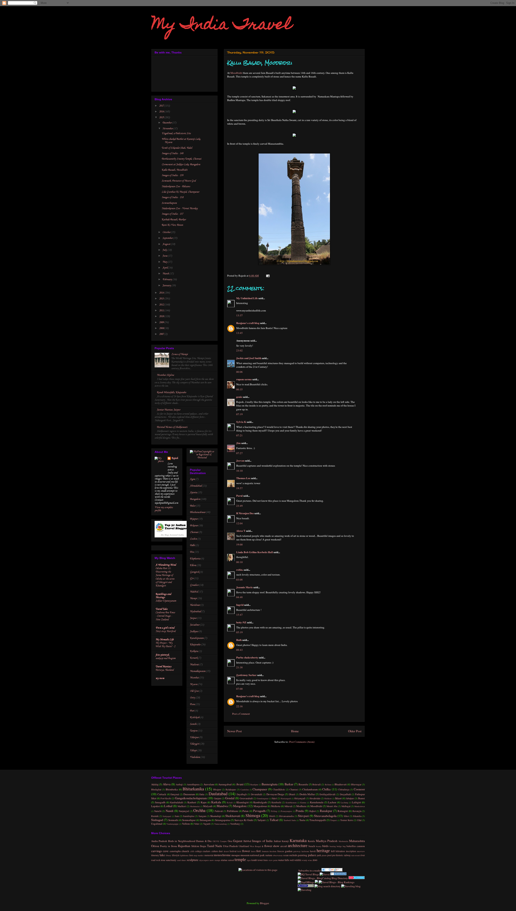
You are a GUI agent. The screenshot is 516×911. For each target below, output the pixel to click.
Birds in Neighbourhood (181, 841)
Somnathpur (189, 820)
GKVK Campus (220, 841)
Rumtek (155, 816)
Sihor (346, 816)
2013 (161, 298)
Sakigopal (167, 816)
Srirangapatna (222, 820)
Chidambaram (310, 789)
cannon (361, 846)
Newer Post (234, 731)
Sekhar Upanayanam (166, 600)
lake (162, 855)
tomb (254, 860)
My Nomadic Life (165, 639)
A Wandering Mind (166, 564)
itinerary (155, 855)
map (195, 855)
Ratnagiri (343, 811)
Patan (245, 811)
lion (191, 855)
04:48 (239, 597)
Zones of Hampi (179, 354)
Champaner (260, 789)
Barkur (289, 784)
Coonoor (359, 789)
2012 (161, 304)
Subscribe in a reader (309, 870)
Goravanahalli (246, 798)
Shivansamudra (286, 816)
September (167, 238)
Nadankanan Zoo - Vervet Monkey (180, 208)
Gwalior (194, 585)
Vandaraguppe (172, 823)
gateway (297, 851)
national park (257, 855)
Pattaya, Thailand (165, 670)
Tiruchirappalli (317, 820)
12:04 (239, 523)
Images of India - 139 (172, 175)
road (153, 860)
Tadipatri (261, 820)
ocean (286, 855)
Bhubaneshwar (197, 512)
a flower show (271, 846)
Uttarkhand (244, 846)
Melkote (275, 806)
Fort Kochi (166, 798)
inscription (351, 851)
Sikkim (195, 846)
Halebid (194, 591)
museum (245, 855)
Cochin (193, 538)
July (164, 250)
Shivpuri (303, 816)
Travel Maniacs (163, 666)
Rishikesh (195, 717)
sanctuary (171, 860)
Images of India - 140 (172, 153)
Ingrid (239, 605)
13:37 (239, 315)
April (165, 267)
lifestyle (175, 855)
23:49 (239, 506)
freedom (272, 851)
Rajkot (312, 811)
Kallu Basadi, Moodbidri (174, 169)
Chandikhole (279, 789)
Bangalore (195, 499)
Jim (238, 443)
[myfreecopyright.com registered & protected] (202, 457)
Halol (274, 798)
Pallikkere (232, 811)
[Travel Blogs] (316, 882)
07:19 (239, 414)
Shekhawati (232, 816)
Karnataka (298, 840)
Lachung (344, 802)
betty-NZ (241, 622)
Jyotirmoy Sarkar (246, 675)
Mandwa (222, 806)
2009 (161, 322)
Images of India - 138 (172, 197)
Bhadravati (341, 784)
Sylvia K (241, 422)
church (185, 851)
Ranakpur (326, 811)
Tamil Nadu (214, 846)
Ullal (359, 820)
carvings (156, 851)
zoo (315, 860)
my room (160, 678)
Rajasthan (184, 846)
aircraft (283, 846)
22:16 (239, 706)
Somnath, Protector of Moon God (179, 180)
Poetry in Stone (168, 846)
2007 (161, 334)
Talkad (274, 820)
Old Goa (194, 691)
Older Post (354, 731)
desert (226, 851)
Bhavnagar (356, 784)
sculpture (192, 860)
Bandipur (254, 784)
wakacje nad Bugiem (166, 658)
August (166, 244)
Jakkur (277, 841)
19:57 (239, 488)
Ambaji (179, 784)
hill (333, 851)
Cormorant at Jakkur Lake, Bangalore (181, 164)
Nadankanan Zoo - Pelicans (176, 186)
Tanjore (193, 730)
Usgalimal (156, 823)
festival (233, 851)
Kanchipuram (197, 638)
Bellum (328, 784)
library (168, 855)
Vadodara (195, 757)
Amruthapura (193, 784)
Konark (194, 657)
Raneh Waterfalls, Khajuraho (171, 392)
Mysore (193, 684)
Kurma (303, 802)
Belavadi (316, 784)
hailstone (305, 851)
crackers (206, 851)
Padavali (219, 811)
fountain (265, 851)
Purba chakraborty (247, 657)
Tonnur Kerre (346, 820)
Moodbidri (236, 73)
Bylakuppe (231, 789)
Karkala (216, 802)
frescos (280, 851)
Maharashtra (357, 841)
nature (268, 855)
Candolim (244, 789)
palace (312, 855)
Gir (192, 578)
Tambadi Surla (290, 820)
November (167, 128)
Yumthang (235, 823)
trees (265, 860)
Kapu (204, 802)
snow (211, 860)
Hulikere (328, 798)
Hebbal (247, 841)
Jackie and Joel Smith (248, 358)
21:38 (239, 667)
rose (163, 860)
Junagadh (160, 802)
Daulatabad (218, 793)
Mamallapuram (197, 671)
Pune (192, 704)
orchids (293, 855)
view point (273, 860)
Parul (239, 495)
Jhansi (361, 798)
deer (221, 851)
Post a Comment (241, 714)
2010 (161, 316)
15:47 (239, 614)
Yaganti (206, 823)
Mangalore (240, 806)
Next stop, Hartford (166, 631)
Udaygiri (194, 743)
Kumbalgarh (260, 802)
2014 (161, 292)
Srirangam (205, 820)
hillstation (340, 851)
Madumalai (195, 806)
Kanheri (191, 802)
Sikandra (357, 816)
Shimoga (253, 815)
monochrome (222, 855)
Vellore (186, 823)
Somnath (173, 820)
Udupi (193, 750)
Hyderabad (195, 611)
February (167, 279)
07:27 (239, 453)
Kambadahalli (176, 802)
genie (239, 397)
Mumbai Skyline (165, 375)
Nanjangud (184, 811)
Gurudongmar (262, 798)
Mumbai (194, 677)
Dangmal (175, 794)
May (165, 261)
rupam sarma (244, 379)
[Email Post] (267, 275)
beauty (318, 846)
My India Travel (221, 25)
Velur (196, 823)
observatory (278, 855)
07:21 (239, 435)
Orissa (155, 846)
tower (260, 860)
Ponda (300, 811)
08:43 (239, 650)
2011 (161, 310)
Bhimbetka (172, 789)
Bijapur (194, 518)
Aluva (167, 784)
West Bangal (255, 846)
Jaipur (193, 618)
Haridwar (195, 605)
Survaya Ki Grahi (243, 820)
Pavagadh (259, 811)
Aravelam (209, 784)
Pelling (274, 811)
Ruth (239, 640)
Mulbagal (345, 806)
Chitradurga (343, 789)
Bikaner (194, 525)
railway (347, 855)
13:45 (239, 333)
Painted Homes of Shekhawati (172, 427)
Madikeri (182, 806)
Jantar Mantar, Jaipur (168, 409)
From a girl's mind (165, 627)
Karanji (285, 841)
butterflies (351, 846)
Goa (230, 841)
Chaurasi (293, 789)
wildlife (297, 860)
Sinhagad (157, 820)
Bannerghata (270, 784)
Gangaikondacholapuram (191, 798)
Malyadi (207, 806)
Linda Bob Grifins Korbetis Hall (254, 552)
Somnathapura (169, 203)
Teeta (302, 820)
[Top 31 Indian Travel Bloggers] (172, 536)
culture (214, 851)
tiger (249, 860)
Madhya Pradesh (326, 841)
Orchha (199, 810)
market (201, 855)
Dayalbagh (242, 794)
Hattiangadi (286, 798)
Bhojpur (217, 789)
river (362, 855)
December (167, 122)
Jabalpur (350, 798)
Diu (192, 552)
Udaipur (194, 737)
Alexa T (240, 531)
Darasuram (189, 794)
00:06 (239, 372)
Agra (192, 479)
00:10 (239, 562)
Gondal (229, 798)
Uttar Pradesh (230, 846)
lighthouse (184, 855)
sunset (231, 860)
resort (357, 855)
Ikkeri (338, 798)
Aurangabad (225, 784)
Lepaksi (155, 806)
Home (295, 731)
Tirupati (333, 820)
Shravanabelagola (325, 816)
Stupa (203, 846)
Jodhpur (194, 631)
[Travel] (325, 874)
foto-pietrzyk (162, 654)
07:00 (239, 689)
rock (158, 860)
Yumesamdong (220, 823)
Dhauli (292, 794)
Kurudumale (317, 802)
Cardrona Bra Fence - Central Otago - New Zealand (165, 616)
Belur (192, 505)
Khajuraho (195, 644)
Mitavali (288, 806)
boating (333, 846)
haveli (313, 851)
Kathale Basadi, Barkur (174, 219)
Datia (201, 794)
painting (302, 855)
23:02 (239, 350)
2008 (161, 328)
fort (258, 851)
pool (329, 855)
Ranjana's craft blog (247, 323)
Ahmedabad (196, 485)
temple (240, 859)
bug (344, 846)
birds (325, 846)
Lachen (332, 802)
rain (353, 855)
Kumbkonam (291, 802)
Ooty (192, 697)
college (198, 851)
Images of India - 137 (172, 213)
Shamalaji (215, 816)
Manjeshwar (260, 806)
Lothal (168, 806)
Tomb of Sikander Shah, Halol (177, 147)
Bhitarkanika (193, 789)
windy (304, 860)
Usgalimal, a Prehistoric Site (176, 133)
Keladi (230, 802)
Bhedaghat (156, 789)
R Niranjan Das (245, 513)
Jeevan (240, 460)
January (167, 285)
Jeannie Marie (244, 587)
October (166, 232)
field (239, 851)
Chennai (194, 532)
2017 (161, 105)
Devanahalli (256, 794)
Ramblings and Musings (163, 596)
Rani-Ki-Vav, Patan (172, 225)
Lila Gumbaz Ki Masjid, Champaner (180, 191)
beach (312, 846)
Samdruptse (188, 816)
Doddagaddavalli (327, 794)
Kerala (311, 841)
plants (324, 855)
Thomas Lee (243, 478)
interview (361, 851)
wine (310, 860)
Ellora (193, 565)
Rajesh (175, 458)
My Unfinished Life (247, 298)
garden (288, 851)
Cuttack (161, 794)
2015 (161, 117)
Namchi (157, 811)
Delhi (192, 545)
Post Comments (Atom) (301, 742)
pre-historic (337, 855)
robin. (239, 569)
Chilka (326, 789)
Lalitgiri (356, 802)
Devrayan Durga (275, 794)
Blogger (264, 903)
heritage (323, 850)
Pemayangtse (286, 811)
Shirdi (272, 816)
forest (253, 851)
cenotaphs (175, 851)
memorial (208, 855)
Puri (192, 710)
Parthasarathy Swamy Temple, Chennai (181, 158)
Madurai (194, 664)
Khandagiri (242, 802)
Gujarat (237, 841)
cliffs (192, 851)
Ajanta (193, 492)
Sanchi (193, 724)
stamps (217, 860)
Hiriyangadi (299, 798)
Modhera (301, 806)
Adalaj (154, 784)
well (292, 860)
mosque (235, 855)
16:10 (239, 470)
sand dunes (181, 860)
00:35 (239, 389)
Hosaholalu (315, 798)
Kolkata (194, 651)
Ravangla (357, 811)
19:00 (239, 544)
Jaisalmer (194, 624)
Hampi (193, 598)
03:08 (239, 579)
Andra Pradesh (159, 841)
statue (224, 860)
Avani (239, 784)
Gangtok (194, 572)
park (319, 855)
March (166, 273)
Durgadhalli (345, 794)
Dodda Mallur (307, 794)
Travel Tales (161, 609)
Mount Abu (332, 806)
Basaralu (303, 784)
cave (166, 851)
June (165, 255)
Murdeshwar (359, 806)
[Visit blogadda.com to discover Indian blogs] (357, 878)
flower (246, 851)
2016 (161, 111)
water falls (283, 860)
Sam (177, 816)
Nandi (169, 811)
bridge (339, 846)
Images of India (262, 841)
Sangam (202, 816)
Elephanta (195, 558)
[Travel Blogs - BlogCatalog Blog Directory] (323, 878)
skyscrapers (204, 860)
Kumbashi (276, 802)
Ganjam (217, 798)
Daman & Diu (204, 841)
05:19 (239, 632)
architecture (297, 845)
